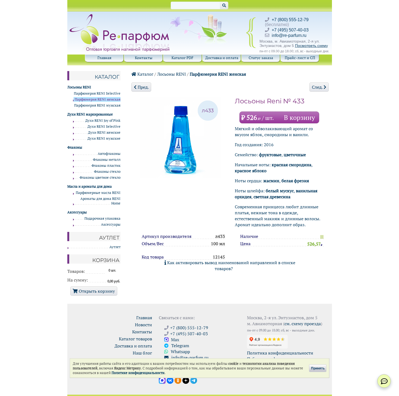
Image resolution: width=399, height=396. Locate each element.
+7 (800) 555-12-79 (290, 19)
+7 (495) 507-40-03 (290, 30)
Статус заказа (261, 57)
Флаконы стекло (107, 171)
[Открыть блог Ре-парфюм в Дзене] (185, 380)
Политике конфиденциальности (138, 373)
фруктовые (270, 155)
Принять (318, 368)
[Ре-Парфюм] (120, 17)
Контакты (143, 57)
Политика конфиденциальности (280, 353)
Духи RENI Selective (104, 126)
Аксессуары (111, 224)
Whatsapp (180, 352)
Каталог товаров (135, 339)
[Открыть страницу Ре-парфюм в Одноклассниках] (178, 380)
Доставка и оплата (221, 57)
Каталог (144, 74)
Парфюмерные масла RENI (98, 192)
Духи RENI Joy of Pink (103, 120)
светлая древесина (272, 197)
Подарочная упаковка (102, 218)
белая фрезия (295, 181)
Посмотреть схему (311, 45)
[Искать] (224, 5)
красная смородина (291, 165)
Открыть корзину (96, 291)
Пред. (143, 87)
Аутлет (115, 247)
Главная (104, 57)
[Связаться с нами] (384, 381)
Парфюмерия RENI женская (218, 74)
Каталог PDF (183, 57)
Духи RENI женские (104, 132)
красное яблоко (251, 171)
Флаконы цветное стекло (100, 177)
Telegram (179, 346)
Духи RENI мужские (104, 138)
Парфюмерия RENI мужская (97, 105)
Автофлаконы (109, 153)
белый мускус (280, 191)
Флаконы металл (107, 159)
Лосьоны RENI (171, 74)
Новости (143, 325)
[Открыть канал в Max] (162, 380)
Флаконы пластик (106, 165)
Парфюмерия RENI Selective (97, 93)
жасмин (271, 181)
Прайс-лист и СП (300, 57)
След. (318, 87)
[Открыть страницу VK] (170, 380)
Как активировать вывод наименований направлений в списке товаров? (230, 266)
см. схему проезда (302, 324)
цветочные (295, 155)
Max (174, 340)
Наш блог (142, 353)
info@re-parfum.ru (289, 35)
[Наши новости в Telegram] (193, 380)
